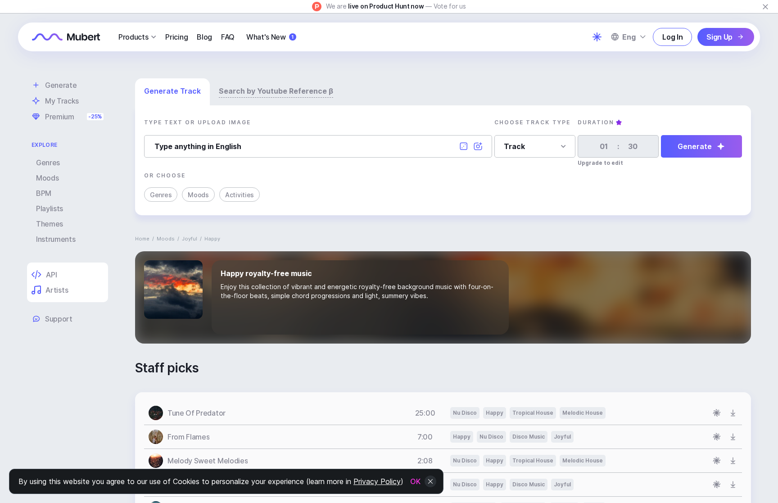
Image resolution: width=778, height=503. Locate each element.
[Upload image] (478, 146)
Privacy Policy (377, 481)
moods (166, 239)
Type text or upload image (197, 122)
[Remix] (716, 412)
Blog (204, 36)
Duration (596, 122)
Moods (47, 177)
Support (58, 318)
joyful (189, 239)
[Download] (732, 412)
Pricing (176, 36)
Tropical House (532, 412)
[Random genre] (463, 146)
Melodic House (582, 412)
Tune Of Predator (196, 412)
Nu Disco (465, 412)
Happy (494, 412)
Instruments (55, 239)
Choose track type (532, 122)
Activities (239, 195)
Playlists (49, 208)
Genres (48, 162)
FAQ (228, 36)
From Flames (188, 436)
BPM (43, 193)
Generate (695, 146)
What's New (270, 36)
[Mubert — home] (66, 37)
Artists (56, 290)
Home (142, 239)
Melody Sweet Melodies (207, 460)
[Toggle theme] (597, 37)
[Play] (156, 413)
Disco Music (528, 436)
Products (133, 36)
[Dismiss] (765, 6)
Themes (49, 223)
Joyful (562, 436)
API (51, 274)
